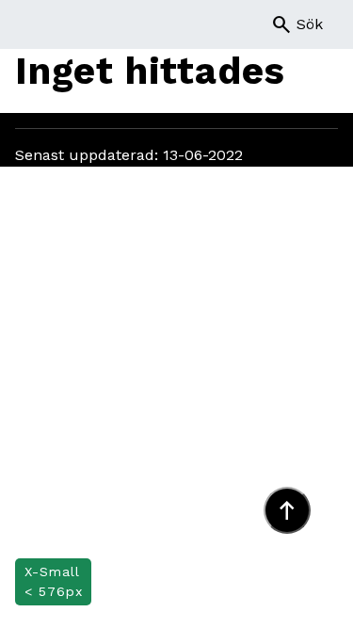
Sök (296, 24)
